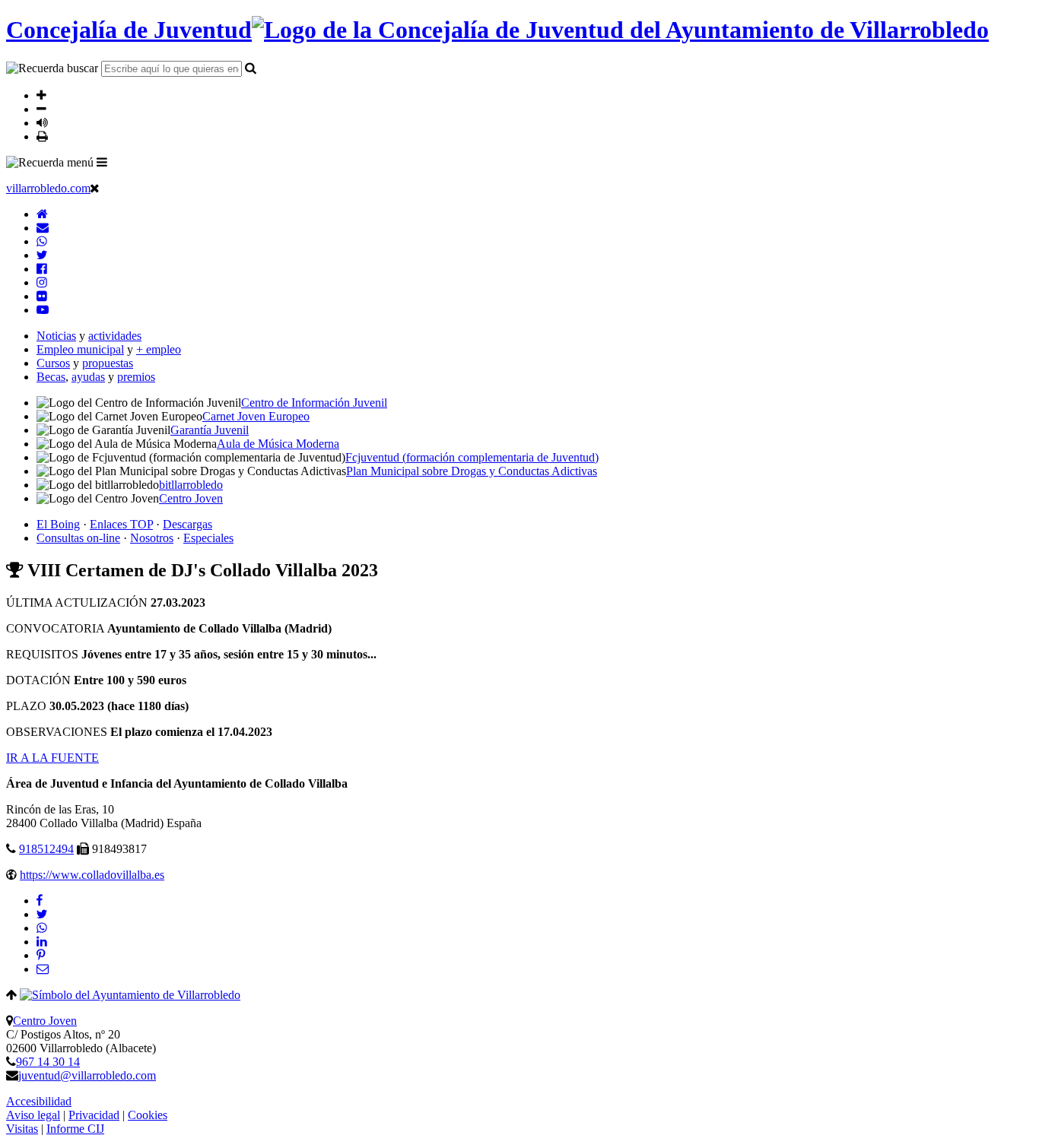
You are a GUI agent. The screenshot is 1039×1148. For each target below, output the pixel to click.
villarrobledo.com (48, 188)
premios (136, 376)
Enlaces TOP (121, 524)
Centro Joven (45, 1020)
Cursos (53, 363)
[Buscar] (250, 68)
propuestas (107, 363)
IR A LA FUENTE (52, 757)
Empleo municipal (80, 349)
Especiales (208, 537)
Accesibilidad (38, 1101)
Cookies (147, 1114)
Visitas (22, 1128)
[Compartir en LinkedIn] (42, 941)
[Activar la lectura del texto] (42, 122)
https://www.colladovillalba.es (92, 874)
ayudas (88, 376)
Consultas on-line (78, 537)
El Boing (58, 524)
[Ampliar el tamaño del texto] (41, 95)
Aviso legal (33, 1114)
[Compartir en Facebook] (40, 900)
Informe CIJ (75, 1128)
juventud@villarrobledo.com (87, 1075)
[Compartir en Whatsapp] (42, 927)
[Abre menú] (102, 162)
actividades (114, 335)
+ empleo (158, 349)
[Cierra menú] (95, 188)
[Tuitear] (42, 914)
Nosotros (151, 537)
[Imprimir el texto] (42, 136)
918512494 (46, 848)
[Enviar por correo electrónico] (43, 968)
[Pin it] (41, 955)
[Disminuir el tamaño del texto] (41, 109)
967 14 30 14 (48, 1061)
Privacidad (93, 1114)
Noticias (56, 335)
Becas (51, 376)
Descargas (187, 524)
